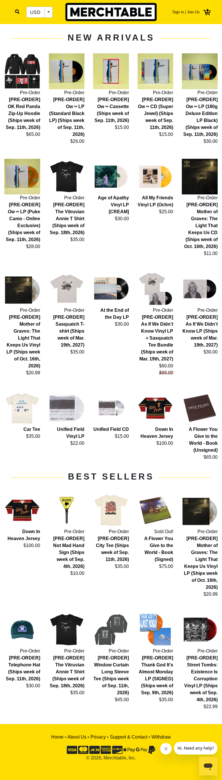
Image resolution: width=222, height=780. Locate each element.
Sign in (178, 12)
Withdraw (161, 737)
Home (57, 737)
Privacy (98, 737)
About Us (76, 737)
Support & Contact (128, 737)
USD (35, 12)
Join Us (193, 12)
